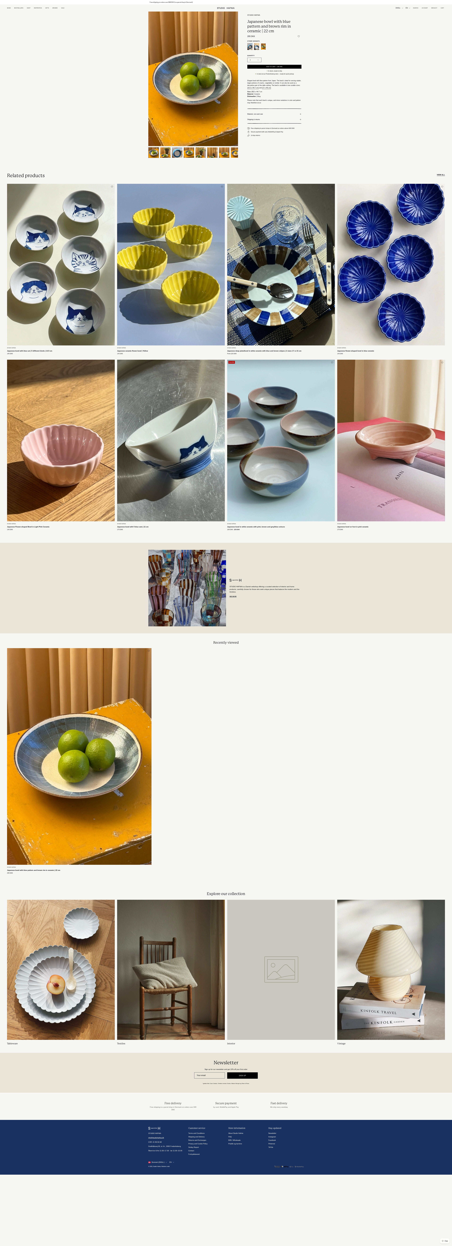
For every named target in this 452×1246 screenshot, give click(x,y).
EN (407, 8)
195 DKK (10, 353)
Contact (191, 1151)
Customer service (196, 1128)
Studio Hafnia (253, 15)
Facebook (272, 1140)
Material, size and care (255, 114)
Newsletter (272, 1133)
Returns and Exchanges (197, 1140)
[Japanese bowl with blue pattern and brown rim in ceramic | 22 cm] (153, 152)
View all (441, 175)
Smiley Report (193, 1147)
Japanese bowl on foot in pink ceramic (352, 527)
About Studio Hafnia (235, 1133)
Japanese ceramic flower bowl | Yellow (132, 351)
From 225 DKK (232, 353)
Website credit (165, 1166)
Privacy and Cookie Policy (198, 1144)
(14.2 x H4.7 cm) (253, 88)
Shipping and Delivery (196, 1137)
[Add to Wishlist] (298, 36)
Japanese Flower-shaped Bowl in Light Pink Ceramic (28, 527)
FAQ (230, 1137)
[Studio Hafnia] (226, 8)
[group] (226, 2)
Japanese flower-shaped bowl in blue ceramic (355, 351)
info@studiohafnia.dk (156, 1138)
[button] (47, 8)
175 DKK (120, 529)
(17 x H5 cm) (266, 88)
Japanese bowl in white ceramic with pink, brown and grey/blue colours (256, 527)
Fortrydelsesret (194, 1154)
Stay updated (274, 1128)
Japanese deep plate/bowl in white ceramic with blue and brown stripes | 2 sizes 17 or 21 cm (264, 351)
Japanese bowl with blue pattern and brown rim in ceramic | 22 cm (33, 870)
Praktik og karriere (235, 1144)
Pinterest (271, 1144)
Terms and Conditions (196, 1133)
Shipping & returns (253, 119)
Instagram (272, 1137)
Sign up (242, 1075)
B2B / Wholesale (234, 1140)
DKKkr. (398, 8)
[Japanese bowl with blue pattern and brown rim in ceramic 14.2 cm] (256, 46)
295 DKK (10, 873)
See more (233, 596)
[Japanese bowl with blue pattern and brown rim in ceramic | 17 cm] (250, 46)
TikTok (270, 1147)
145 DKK (120, 353)
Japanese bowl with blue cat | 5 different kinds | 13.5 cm (29, 351)
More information (236, 1128)
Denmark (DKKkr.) (158, 1162)
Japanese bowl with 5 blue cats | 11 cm (132, 527)
